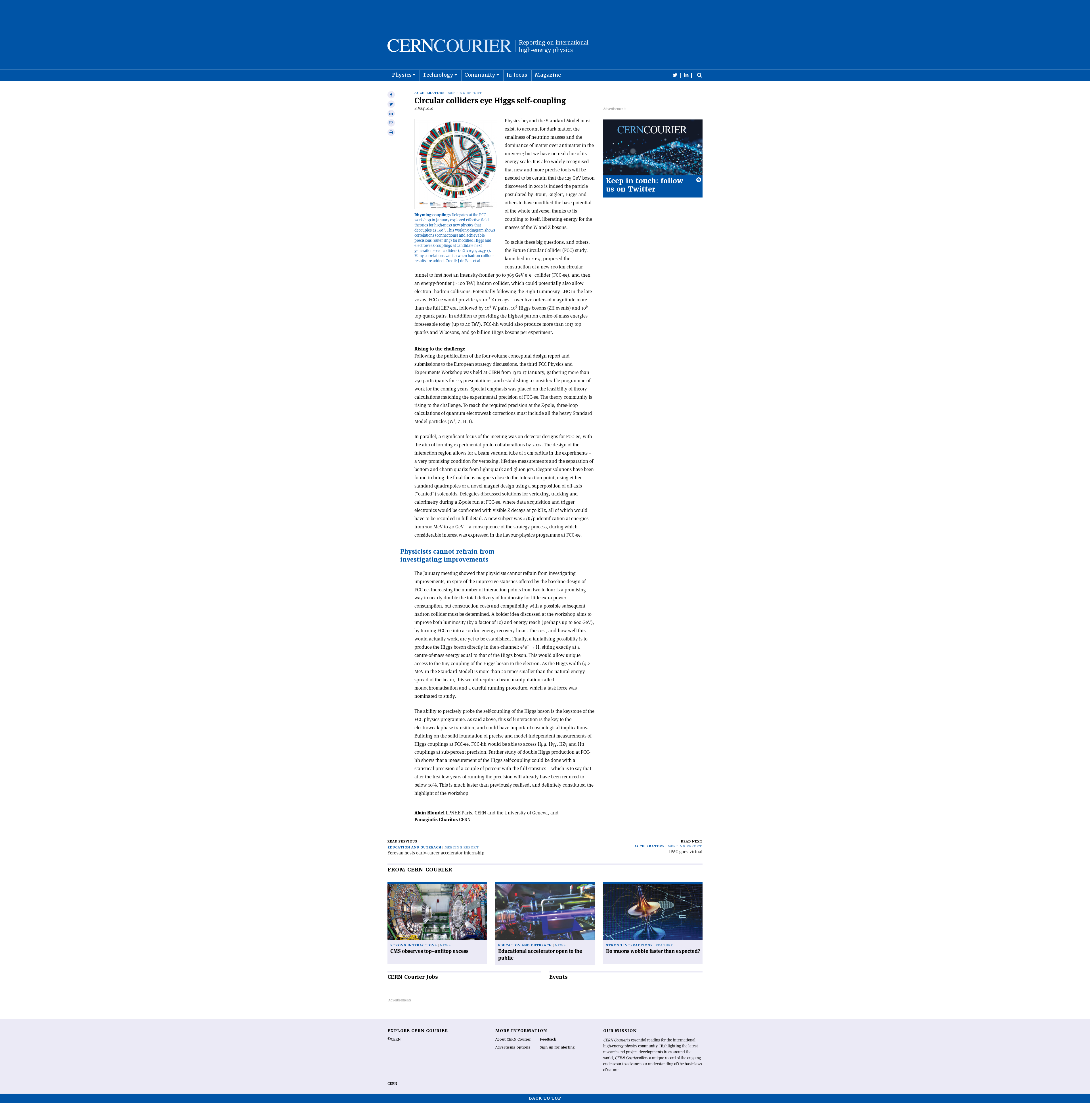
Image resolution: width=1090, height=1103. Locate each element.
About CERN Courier (513, 1039)
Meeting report (465, 93)
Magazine (547, 75)
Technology (438, 75)
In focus (516, 75)
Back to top (545, 1098)
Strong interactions (413, 945)
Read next (692, 841)
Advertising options (512, 1047)
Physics (402, 75)
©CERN (394, 1039)
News (445, 945)
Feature (664, 945)
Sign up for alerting (557, 1047)
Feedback (548, 1039)
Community (479, 75)
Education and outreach (414, 847)
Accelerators (429, 93)
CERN (392, 1083)
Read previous (402, 841)
